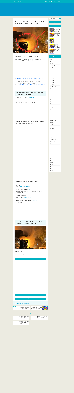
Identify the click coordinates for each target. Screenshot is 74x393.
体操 (50, 109)
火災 (50, 149)
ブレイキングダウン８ (53, 86)
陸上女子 (51, 168)
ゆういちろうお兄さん (53, 71)
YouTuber (51, 61)
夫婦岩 (51, 116)
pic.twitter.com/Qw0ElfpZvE (28, 197)
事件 (50, 101)
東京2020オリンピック (53, 139)
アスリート (52, 76)
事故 (50, 103)
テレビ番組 (52, 82)
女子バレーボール (53, 120)
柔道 (50, 145)
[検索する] (60, 18)
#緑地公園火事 (22, 186)
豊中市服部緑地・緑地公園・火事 (23, 303)
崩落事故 (51, 122)
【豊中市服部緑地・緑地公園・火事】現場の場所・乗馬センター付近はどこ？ (28, 81)
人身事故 (51, 105)
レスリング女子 (52, 97)
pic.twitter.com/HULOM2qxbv (29, 186)
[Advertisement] (37, 9)
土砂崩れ (51, 111)
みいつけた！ (52, 69)
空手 (50, 156)
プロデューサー (52, 88)
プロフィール (58, 1)
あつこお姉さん (52, 63)
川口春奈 (51, 124)
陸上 (50, 166)
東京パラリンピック (53, 141)
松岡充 (51, 143)
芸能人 (51, 160)
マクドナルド (52, 90)
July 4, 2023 (30, 189)
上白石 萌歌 (52, 99)
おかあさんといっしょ (53, 65)
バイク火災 (52, 84)
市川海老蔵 (52, 128)
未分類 (51, 137)
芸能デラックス (17, 1)
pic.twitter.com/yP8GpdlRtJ (39, 192)
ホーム (16, 18)
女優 (50, 118)
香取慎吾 (51, 170)
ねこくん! (51, 67)
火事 (19, 18)
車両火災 (51, 164)
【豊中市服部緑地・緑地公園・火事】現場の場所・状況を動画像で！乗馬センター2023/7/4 (29, 79)
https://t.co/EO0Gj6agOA (31, 192)
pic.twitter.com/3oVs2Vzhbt (32, 97)
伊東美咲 (51, 107)
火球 (50, 151)
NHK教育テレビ (52, 59)
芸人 (50, 158)
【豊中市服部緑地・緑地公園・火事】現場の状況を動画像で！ (26, 83)
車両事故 (51, 162)
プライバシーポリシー (46, 1)
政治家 (51, 130)
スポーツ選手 (52, 80)
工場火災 (51, 126)
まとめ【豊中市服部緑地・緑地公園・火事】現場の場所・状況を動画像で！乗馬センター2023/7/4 (30, 85)
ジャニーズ (52, 78)
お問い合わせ (53, 1)
